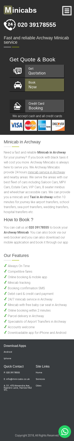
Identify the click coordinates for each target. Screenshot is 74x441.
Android (8, 352)
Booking (36, 106)
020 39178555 (37, 24)
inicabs (21, 10)
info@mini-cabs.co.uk (18, 379)
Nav (67, 11)
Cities (38, 385)
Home (39, 372)
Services (40, 379)
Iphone (7, 358)
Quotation (37, 71)
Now (32, 85)
